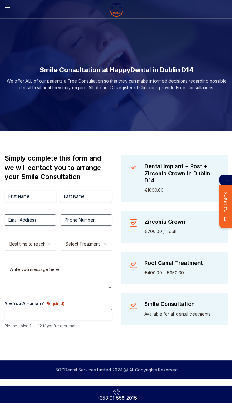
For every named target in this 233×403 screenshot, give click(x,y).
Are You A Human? (34, 303)
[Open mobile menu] (8, 9)
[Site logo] (116, 8)
